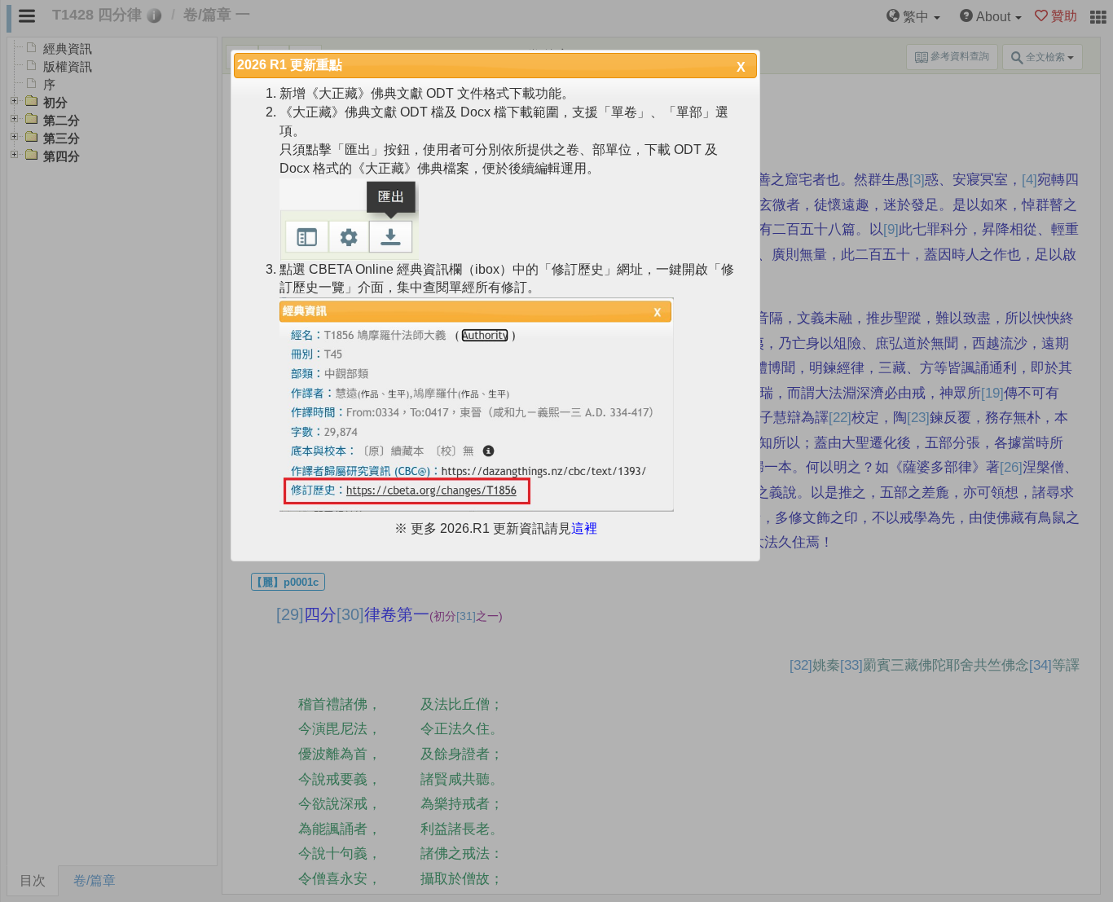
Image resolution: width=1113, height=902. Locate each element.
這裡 (584, 528)
